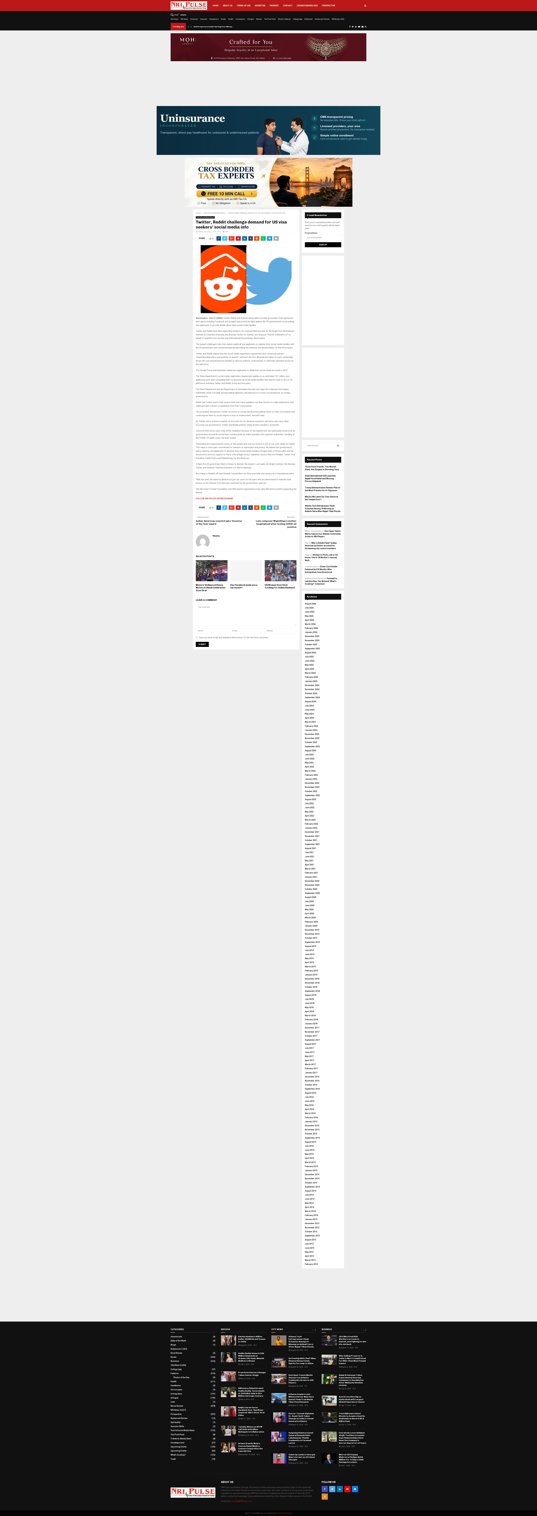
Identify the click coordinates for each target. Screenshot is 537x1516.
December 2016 (312, 1077)
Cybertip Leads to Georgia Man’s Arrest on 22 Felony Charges (301, 1457)
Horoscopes (176, 1389)
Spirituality (175, 1422)
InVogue (250, 19)
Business (194, 19)
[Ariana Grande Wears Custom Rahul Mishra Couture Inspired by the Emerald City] (228, 1447)
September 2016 (312, 1089)
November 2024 (312, 689)
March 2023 (310, 771)
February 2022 (311, 824)
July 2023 (309, 754)
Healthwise (176, 1385)
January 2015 (311, 1170)
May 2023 (309, 763)
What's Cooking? (178, 1455)
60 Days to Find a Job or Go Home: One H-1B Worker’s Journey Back (321, 557)
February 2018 (311, 1019)
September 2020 (312, 893)
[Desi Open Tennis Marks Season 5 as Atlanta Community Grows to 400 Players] (278, 1379)
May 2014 (309, 1203)
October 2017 (311, 1036)
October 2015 (311, 1134)
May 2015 (309, 1154)
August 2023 (310, 750)
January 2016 (311, 1121)
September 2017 (312, 1040)
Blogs (173, 1345)
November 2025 (312, 640)
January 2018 (311, 1023)
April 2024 (309, 718)
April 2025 (309, 669)
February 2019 (311, 971)
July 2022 (309, 803)
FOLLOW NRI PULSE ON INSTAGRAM (214, 498)
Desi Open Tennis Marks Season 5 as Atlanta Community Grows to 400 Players (323, 534)
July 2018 (309, 999)
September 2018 (312, 991)
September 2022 (312, 795)
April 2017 (309, 1060)
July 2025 (309, 657)
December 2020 (312, 881)
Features (203, 19)
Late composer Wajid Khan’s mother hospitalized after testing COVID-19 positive (276, 524)
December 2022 (312, 783)
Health (230, 19)
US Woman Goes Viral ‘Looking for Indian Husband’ (280, 586)
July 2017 (309, 1048)
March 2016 (310, 1113)
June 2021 (309, 856)
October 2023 (311, 742)
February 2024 (311, 726)
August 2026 (310, 604)
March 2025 (310, 673)
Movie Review (177, 1406)
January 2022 (311, 828)
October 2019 (311, 938)
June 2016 (309, 1101)
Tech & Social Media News (205, 217)
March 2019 (310, 967)
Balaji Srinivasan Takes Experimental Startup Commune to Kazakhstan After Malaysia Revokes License (351, 1380)
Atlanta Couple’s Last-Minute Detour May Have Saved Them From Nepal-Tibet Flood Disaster (301, 1398)
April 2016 (309, 1109)
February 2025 (311, 677)
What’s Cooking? (284, 19)
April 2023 (309, 767)
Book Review (176, 1353)
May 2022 (309, 812)
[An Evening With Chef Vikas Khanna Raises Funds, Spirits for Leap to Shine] (278, 1362)
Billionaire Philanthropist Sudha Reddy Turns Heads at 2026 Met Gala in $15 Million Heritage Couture (251, 1392)
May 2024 (309, 714)
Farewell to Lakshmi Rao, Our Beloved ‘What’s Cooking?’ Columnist (321, 581)
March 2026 (310, 624)
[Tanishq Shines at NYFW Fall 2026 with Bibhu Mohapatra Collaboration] (228, 1431)
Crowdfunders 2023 (307, 5)
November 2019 (312, 934)
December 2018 (312, 979)
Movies (259, 19)
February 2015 (311, 1166)
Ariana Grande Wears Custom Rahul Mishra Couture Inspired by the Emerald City (250, 1447)
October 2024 (311, 693)
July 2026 (309, 608)
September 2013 (312, 1236)
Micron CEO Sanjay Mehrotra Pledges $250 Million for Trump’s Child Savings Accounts (351, 1458)
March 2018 (310, 1015)
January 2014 (311, 1219)
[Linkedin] (356, 26)
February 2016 (311, 1117)
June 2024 (309, 710)
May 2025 (309, 665)
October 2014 (311, 1183)
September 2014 (312, 1187)
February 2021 (311, 873)
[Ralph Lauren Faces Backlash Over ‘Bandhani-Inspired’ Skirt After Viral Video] (228, 1411)
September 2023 (312, 746)
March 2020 (310, 917)
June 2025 (309, 661)
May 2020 (309, 909)
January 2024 (311, 730)
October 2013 (311, 1231)
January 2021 (311, 877)
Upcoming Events (179, 1447)
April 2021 (309, 865)
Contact (288, 5)
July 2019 (309, 950)
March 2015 (310, 1162)
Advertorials (176, 1337)
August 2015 (310, 1142)
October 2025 (311, 644)
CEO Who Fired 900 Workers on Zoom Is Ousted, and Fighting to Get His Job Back (352, 1340)
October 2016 (311, 1085)
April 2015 (309, 1158)
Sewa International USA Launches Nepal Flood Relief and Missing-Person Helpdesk (320, 478)
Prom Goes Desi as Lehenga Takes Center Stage (252, 1373)
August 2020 (310, 897)
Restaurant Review (322, 19)
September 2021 (312, 844)
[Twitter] (353, 26)
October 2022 (311, 791)
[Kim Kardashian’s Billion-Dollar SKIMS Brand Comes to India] (228, 1340)
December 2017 (312, 1028)
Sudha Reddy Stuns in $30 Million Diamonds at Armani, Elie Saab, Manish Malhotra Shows (251, 1357)
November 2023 (312, 738)
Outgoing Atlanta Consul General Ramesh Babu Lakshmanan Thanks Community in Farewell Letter (300, 1438)
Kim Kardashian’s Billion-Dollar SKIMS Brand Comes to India (251, 1339)
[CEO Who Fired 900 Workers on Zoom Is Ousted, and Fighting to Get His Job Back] (329, 1340)
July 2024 (309, 706)
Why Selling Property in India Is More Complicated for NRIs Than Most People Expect (352, 1360)
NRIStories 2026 (338, 19)
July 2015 (309, 1146)
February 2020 (311, 922)
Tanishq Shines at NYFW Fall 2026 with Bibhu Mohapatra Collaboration (251, 1429)
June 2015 (309, 1150)
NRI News (184, 19)
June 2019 (309, 954)
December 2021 (312, 832)
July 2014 (309, 1195)
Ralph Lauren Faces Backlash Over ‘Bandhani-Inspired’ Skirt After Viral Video (251, 1411)
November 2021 (312, 836)
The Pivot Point (270, 19)
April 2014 (309, 1207)
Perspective (328, 5)
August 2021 (310, 848)
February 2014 (311, 1215)
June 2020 (309, 905)
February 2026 (311, 628)
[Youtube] (359, 26)
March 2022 (310, 820)
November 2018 (312, 983)
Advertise (260, 5)
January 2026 (311, 632)
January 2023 (311, 779)
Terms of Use (244, 5)
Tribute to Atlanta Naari (181, 1438)
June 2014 (309, 1199)
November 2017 (312, 1032)
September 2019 (312, 942)
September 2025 (312, 648)
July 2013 (309, 1244)
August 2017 (310, 1044)
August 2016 (310, 1093)
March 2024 (310, 722)
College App (297, 19)
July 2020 (309, 901)
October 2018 (311, 987)
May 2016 (309, 1105)
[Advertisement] (268, 83)
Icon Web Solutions (284, 1513)
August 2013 (310, 1240)
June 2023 (309, 759)
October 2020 (311, 889)
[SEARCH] (338, 445)
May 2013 (309, 1252)
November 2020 (312, 885)
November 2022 (312, 787)
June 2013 (309, 1248)
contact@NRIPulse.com (241, 1501)
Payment (274, 5)
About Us (227, 5)
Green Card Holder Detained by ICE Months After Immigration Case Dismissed (321, 569)
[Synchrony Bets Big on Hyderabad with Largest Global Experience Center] (329, 1401)
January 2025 (311, 681)
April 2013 (309, 1256)
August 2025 (310, 652)
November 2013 (312, 1227)
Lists (173, 1402)
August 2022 (310, 799)
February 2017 (311, 1068)
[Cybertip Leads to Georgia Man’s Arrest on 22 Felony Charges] (278, 1458)
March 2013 (310, 1260)
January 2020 (311, 926)
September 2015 (312, 1138)
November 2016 (312, 1081)
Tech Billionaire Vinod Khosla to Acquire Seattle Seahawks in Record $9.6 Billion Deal (352, 1417)
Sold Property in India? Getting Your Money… (214, 27)
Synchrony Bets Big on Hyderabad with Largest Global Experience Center (352, 1399)
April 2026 (309, 620)
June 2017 (309, 1052)
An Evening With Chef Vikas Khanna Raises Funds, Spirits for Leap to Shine (302, 1361)
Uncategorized (177, 1443)
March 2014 (310, 1211)
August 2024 (310, 701)
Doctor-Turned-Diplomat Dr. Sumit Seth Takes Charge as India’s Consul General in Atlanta (301, 1417)
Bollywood (308, 19)
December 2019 (312, 930)
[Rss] (365, 26)
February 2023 (311, 775)
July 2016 (309, 1097)
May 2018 (309, 1007)
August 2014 (310, 1191)
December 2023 (312, 734)
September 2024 (312, 697)
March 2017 (310, 1064)
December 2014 (312, 1174)
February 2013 (311, 1264)
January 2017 (311, 1073)
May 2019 (309, 958)
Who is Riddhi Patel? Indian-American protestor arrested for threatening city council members (321, 546)
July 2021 (309, 852)
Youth (173, 1459)
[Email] (362, 26)
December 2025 (312, 636)
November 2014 (312, 1178)
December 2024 (312, 685)
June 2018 (309, 1003)
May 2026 (309, 616)
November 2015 (312, 1130)
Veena (200, 232)
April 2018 (309, 1011)
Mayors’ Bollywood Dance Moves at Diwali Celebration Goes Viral (210, 588)
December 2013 (312, 1223)
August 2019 (310, 946)
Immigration (240, 19)
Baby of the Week (178, 1341)
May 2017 (309, 1056)
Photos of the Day (181, 1377)
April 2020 (309, 913)
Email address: (311, 233)
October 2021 (311, 840)
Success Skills (177, 1426)
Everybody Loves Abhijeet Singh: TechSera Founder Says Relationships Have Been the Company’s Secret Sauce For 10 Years (352, 1438)
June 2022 (309, 807)
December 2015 (312, 1125)
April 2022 (309, 816)
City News (174, 19)
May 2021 (309, 860)
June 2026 (309, 612)
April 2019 (309, 962)
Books (223, 19)
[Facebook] (349, 26)
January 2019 (311, 975)
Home (215, 5)
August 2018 (310, 995)
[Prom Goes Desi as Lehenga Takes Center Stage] (228, 1376)
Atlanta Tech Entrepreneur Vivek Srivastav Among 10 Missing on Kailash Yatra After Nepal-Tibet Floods (323, 508)
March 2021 (310, 869)
